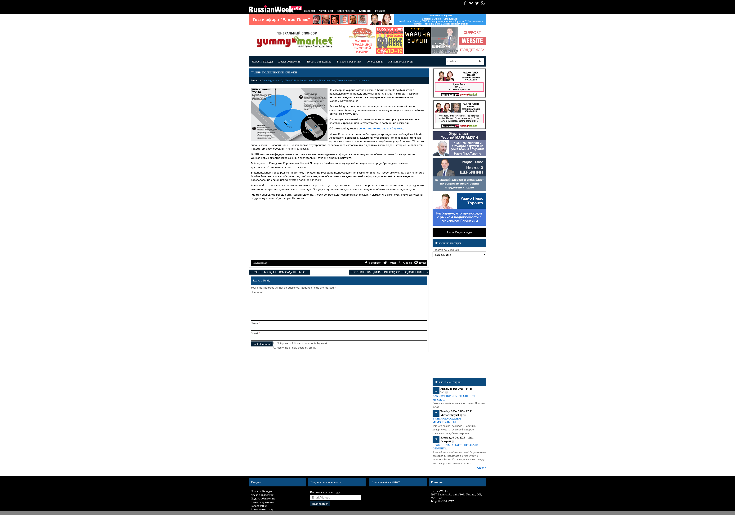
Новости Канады (262, 61)
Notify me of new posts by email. (296, 347)
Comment (257, 292)
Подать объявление (319, 61)
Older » (481, 467)
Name (254, 323)
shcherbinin (433, 40)
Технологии (342, 80)
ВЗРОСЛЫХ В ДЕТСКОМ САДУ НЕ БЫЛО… (280, 272)
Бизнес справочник (349, 61)
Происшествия (327, 80)
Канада (304, 80)
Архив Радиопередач (459, 232)
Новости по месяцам (446, 249)
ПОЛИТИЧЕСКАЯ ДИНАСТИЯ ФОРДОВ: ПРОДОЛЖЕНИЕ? (387, 272)
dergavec (378, 40)
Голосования (375, 61)
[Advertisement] (338, 230)
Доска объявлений (289, 61)
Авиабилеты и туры (400, 61)
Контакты (365, 10)
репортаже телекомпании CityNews (381, 128)
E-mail (254, 333)
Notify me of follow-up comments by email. (302, 343)
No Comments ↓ (360, 80)
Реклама (380, 10)
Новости (309, 10)
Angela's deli (350, 40)
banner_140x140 (461, 40)
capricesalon (406, 40)
